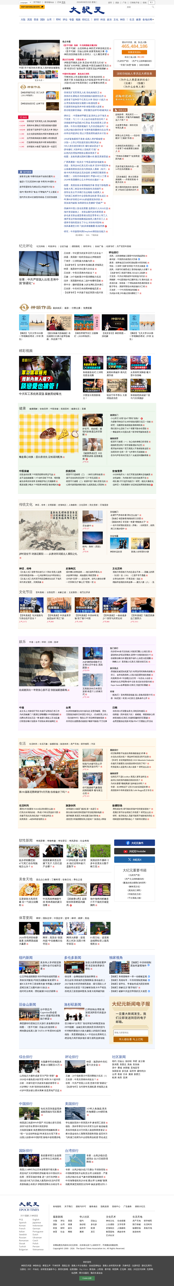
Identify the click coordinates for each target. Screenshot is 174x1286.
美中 (114, 1068)
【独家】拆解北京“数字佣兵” (124, 987)
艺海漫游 (104, 504)
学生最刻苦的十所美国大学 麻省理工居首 (85, 1122)
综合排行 (26, 1056)
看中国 (108, 1269)
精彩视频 (26, 350)
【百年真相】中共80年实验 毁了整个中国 (87, 617)
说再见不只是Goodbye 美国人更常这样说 (128, 777)
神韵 (122, 19)
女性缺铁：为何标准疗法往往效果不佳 (129, 478)
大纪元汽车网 (139, 1269)
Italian (22, 1231)
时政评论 (52, 246)
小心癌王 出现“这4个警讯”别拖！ (125, 418)
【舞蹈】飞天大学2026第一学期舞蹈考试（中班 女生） (141, 336)
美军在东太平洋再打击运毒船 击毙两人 (83, 192)
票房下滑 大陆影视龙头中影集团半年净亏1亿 (86, 80)
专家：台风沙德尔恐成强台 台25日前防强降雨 (97, 1158)
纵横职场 (54, 743)
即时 (58, 19)
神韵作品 (37, 1265)
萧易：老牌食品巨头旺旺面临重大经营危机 (128, 263)
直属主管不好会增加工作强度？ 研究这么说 (132, 812)
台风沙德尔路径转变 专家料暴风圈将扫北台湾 (86, 130)
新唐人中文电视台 (80, 1265)
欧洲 (114, 1077)
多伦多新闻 (72, 957)
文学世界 (121, 1224)
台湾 (49, 19)
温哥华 (133, 1071)
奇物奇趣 (51, 840)
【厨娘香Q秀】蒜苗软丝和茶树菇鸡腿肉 (76, 902)
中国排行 (26, 1103)
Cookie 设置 (87, 1278)
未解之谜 (62, 592)
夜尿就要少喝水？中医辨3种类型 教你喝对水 (39, 485)
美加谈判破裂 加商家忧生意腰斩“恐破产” (83, 203)
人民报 (100, 1269)
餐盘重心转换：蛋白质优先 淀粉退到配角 (41, 457)
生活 (131, 19)
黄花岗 (92, 1269)
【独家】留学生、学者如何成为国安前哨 (129, 984)
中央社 (36, 1269)
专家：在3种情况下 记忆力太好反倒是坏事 (129, 787)
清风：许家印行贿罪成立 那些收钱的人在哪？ (129, 269)
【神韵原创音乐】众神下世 (32, 104)
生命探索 (121, 1220)
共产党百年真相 (124, 246)
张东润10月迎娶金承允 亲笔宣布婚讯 (129, 711)
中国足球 (58, 918)
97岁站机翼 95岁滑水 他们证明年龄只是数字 (76, 863)
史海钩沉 (62, 504)
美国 (29, 19)
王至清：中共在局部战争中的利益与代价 (127, 276)
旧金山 (121, 1061)
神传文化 (110, 1220)
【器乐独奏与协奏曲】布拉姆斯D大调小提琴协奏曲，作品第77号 (59, 336)
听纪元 (85, 19)
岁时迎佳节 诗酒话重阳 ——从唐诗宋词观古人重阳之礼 (48, 554)
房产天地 (75, 743)
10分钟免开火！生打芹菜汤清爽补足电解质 (131, 474)
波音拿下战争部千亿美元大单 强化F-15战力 (85, 99)
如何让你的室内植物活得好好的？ (125, 780)
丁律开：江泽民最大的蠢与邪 (78, 261)
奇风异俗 (73, 840)
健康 (138, 19)
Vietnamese (38, 1249)
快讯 (25, 117)
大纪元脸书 (137, 843)
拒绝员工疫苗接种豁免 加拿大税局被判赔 (85, 991)
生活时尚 (33, 743)
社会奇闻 (84, 840)
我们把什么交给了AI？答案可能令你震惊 (128, 428)
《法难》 (128, 83)
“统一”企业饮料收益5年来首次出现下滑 (39, 1134)
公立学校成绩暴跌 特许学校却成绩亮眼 (38, 976)
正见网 (123, 1269)
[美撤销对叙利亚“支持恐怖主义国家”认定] (39, 52)
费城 (120, 1068)
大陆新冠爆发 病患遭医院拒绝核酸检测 (38, 1130)
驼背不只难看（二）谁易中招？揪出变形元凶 (86, 481)
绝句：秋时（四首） (92, 546)
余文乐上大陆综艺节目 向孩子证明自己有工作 (40, 711)
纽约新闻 (27, 171)
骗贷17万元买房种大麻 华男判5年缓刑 (37, 182)
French (22, 1228)
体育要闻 (26, 917)
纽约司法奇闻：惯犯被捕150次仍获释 (38, 991)
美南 (129, 1064)
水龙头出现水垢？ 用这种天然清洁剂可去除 (130, 757)
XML (88, 235)
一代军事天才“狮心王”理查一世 (80, 582)
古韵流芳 (51, 592)
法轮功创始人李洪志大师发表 (134, 73)
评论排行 (114, 252)
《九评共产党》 (123, 61)
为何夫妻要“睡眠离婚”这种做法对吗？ (127, 783)
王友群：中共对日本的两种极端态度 (81, 288)
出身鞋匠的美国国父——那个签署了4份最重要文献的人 (127, 148)
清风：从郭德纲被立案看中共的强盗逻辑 (127, 256)
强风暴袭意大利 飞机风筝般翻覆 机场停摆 (84, 226)
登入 (151, 2)
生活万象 (44, 743)
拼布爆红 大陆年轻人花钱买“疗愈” (80, 149)
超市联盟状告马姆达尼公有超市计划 (36, 187)
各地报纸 (57, 1206)
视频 (78, 19)
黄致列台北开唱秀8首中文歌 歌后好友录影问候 (131, 682)
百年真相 (40, 592)
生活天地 (137, 1216)
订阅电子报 (134, 2)
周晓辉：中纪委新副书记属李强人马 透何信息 (129, 280)
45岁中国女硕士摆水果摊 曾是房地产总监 (39, 1090)
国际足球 (47, 918)
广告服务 (128, 1206)
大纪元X (137, 859)
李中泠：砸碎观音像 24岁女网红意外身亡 (84, 284)
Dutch (35, 1234)
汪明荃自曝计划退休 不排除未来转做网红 (38, 721)
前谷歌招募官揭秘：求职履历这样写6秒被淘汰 (86, 110)
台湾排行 (72, 1150)
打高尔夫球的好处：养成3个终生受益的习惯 (39, 812)
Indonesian (38, 1225)
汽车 (93, 743)
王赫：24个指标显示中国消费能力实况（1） (87, 1076)
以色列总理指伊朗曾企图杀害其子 (80, 153)
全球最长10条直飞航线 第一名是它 (42, 146)
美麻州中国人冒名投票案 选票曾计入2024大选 (86, 208)
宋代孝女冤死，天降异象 (30, 582)
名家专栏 (110, 246)
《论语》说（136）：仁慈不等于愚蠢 (129, 575)
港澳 (70, 1224)
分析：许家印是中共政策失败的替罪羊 (38, 1083)
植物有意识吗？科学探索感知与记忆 (126, 445)
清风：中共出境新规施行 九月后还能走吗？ (85, 126)
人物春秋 (73, 504)
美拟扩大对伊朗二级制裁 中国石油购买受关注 (86, 65)
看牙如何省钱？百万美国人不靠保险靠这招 (129, 448)
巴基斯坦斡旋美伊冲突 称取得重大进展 (83, 107)
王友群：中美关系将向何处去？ (79, 273)
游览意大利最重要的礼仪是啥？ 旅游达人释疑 (86, 819)
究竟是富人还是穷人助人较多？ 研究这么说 (130, 767)
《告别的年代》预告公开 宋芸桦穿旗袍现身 (85, 718)
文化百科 (83, 504)
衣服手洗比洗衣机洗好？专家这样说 (35, 816)
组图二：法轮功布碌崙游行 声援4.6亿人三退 (85, 176)
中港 (31, 642)
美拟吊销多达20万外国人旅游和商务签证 (85, 1130)
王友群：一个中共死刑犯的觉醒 (123, 290)
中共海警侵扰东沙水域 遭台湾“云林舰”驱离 (86, 1180)
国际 (42, 19)
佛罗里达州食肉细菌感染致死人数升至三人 (84, 219)
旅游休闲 (64, 743)
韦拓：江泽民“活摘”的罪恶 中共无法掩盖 (127, 266)
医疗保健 (137, 1224)
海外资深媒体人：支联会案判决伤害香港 (83, 212)
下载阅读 (94, 235)
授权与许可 (81, 1206)
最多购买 (57, 307)
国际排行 (26, 1150)
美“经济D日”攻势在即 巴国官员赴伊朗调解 (85, 68)
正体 (59, 2)
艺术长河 (110, 1235)
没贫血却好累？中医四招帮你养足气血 (36, 474)
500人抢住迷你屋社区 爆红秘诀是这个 (82, 146)
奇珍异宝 (62, 840)
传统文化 (122, 110)
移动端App (49, 2)
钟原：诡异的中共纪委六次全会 (79, 269)
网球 (38, 918)
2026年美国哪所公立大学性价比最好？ (82, 180)
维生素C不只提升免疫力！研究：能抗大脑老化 (133, 481)
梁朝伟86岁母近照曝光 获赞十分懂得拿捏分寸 (131, 655)
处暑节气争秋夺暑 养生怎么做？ (125, 515)
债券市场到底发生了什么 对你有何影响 (83, 222)
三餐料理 (56, 879)
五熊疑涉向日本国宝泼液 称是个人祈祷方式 (93, 691)
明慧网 (115, 1269)
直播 (84, 408)
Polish (35, 1243)
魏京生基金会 (97, 1272)
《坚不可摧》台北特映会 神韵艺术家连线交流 (86, 48)
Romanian (24, 1240)
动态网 (74, 1272)
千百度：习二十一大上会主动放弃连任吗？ (84, 119)
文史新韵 (73, 592)
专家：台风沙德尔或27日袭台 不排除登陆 (85, 1169)
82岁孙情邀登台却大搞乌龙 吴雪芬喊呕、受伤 (86, 711)
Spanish (22, 1222)
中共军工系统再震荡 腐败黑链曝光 (40, 393)
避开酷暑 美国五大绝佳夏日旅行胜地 (82, 816)
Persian (36, 1246)
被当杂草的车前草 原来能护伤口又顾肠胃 (38, 481)
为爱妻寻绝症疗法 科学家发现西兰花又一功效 (131, 422)
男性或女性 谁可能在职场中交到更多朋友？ (132, 809)
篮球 (67, 918)
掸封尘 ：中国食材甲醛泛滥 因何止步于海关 (85, 115)
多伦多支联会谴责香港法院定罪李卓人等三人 (86, 215)
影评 (56, 642)
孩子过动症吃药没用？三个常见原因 (82, 478)
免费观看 (87, 307)
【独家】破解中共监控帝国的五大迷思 (128, 991)
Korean (22, 1225)
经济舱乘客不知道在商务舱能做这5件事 (128, 753)
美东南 (136, 1064)
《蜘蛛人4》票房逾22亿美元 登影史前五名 (129, 662)
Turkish (22, 1246)
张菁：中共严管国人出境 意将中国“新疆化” (86, 1083)
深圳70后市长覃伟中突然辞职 (34, 1126)
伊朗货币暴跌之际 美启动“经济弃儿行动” (84, 62)
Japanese (37, 1222)
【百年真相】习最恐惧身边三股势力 (142, 617)
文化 (116, 19)
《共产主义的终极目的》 (142, 61)
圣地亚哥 (135, 1068)
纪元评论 (26, 245)
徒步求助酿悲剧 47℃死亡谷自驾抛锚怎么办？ (28, 863)
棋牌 (80, 918)
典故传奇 (121, 1231)
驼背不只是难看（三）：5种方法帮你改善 (84, 474)
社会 (62, 1231)
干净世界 (56, 1265)
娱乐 (109, 19)
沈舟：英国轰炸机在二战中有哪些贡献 (82, 281)
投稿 (145, 2)
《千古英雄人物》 (134, 897)
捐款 (117, 2)
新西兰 (137, 1074)
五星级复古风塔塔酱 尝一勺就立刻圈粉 (28, 902)
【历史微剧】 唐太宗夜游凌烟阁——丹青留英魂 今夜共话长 (126, 179)
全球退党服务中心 (49, 1269)
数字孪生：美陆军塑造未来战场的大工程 (127, 286)
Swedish (23, 1234)
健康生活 (75, 408)
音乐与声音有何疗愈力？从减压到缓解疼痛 (129, 455)
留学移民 (85, 743)
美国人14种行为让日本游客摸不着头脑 (38, 1169)
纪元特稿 (41, 246)
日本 (125, 1074)
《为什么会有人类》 (134, 86)
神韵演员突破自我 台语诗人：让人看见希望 (85, 54)
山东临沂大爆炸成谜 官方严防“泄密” (37, 1076)
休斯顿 (126, 1068)
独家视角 (116, 957)
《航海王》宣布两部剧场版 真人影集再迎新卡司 (132, 695)
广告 (124, 2)
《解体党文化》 (134, 886)
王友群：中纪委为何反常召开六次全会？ (83, 253)
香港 (36, 19)
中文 (21, 1219)
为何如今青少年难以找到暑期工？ (124, 293)
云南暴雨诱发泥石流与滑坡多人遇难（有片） (86, 169)
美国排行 (72, 1103)
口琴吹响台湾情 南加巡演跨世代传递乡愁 (95, 1012)
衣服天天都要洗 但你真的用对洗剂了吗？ (129, 763)
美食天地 (26, 879)
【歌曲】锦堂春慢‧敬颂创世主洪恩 (126, 518)
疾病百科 (65, 408)
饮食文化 (67, 879)
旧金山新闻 (27, 1004)
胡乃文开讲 (85, 592)
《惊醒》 (141, 83)
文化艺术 (111, 1216)
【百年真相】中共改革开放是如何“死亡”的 (59, 617)
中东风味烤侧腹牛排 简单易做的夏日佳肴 (52, 902)
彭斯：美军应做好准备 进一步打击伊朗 (38, 1177)
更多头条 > (39, 80)
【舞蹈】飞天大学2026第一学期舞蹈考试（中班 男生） (31, 336)
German (36, 1228)
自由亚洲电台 (95, 1265)
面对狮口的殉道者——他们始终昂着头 (83, 572)
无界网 (150, 1269)
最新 (66, 307)
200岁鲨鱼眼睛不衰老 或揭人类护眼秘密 (83, 139)
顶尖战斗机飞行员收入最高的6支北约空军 (40, 1180)
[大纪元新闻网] (87, 10)
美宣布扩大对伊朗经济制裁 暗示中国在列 (39, 1173)
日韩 (50, 642)
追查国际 (74, 1269)
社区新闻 (119, 1056)
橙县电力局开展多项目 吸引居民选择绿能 (85, 1038)
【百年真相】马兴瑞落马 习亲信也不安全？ (31, 617)
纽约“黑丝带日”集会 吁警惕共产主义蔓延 (38, 192)
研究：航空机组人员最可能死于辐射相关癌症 (132, 816)
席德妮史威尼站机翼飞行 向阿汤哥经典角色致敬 (132, 671)
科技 (102, 19)
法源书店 (136, 1265)
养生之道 (78, 879)
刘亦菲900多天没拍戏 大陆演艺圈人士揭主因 (130, 651)
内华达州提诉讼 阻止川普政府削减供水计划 (85, 133)
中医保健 (54, 408)
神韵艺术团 (26, 1265)
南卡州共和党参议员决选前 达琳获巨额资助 (85, 172)
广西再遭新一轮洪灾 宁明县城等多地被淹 (84, 162)
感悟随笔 (76, 246)
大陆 (23, 19)
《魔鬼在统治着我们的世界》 (134, 882)
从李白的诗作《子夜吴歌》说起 (126, 579)
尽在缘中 (87, 526)
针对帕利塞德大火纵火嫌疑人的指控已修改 (85, 1031)
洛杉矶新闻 (72, 1004)
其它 (93, 1231)
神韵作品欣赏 (116, 552)
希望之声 (47, 1265)
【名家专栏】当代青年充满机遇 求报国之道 (87, 1087)
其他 (87, 918)
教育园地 (110, 1231)
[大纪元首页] (29, 1210)
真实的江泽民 (83, 74)
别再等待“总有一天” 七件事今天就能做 (128, 452)
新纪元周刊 (147, 1265)
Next (56, 53)
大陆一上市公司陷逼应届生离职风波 (81, 142)
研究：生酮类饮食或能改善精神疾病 (126, 425)
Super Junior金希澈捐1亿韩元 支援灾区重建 (129, 685)
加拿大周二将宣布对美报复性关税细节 (82, 189)
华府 (135, 1061)
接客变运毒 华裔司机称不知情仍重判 (36, 176)
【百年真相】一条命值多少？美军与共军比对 (115, 617)
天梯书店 (126, 1265)
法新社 (23, 1269)
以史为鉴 (64, 246)
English (36, 1219)
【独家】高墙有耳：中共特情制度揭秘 (128, 980)
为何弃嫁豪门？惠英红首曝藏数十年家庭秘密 (39, 714)
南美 (120, 1077)
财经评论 (87, 246)
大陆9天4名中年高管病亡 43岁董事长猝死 (84, 83)
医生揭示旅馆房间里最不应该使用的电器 (84, 812)
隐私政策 (105, 1206)
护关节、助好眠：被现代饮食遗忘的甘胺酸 (92, 432)
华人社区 (84, 1216)
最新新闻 (58, 1216)
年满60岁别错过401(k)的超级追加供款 (82, 199)
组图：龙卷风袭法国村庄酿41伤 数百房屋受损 (86, 156)
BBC (29, 1269)
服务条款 (93, 1206)
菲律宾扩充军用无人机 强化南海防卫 (81, 92)
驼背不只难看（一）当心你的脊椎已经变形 (129, 442)
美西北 (123, 1064)
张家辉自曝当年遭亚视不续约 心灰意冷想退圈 (131, 658)
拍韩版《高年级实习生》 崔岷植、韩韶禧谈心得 (134, 714)
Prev (22, 53)
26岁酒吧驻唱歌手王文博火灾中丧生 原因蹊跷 (93, 665)
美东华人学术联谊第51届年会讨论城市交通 (50, 965)
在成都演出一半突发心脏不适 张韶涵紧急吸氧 (43, 690)
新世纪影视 (63, 1269)
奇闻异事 (40, 840)
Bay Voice (83, 1269)
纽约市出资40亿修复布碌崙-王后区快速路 (38, 197)
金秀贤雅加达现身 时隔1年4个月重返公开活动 (133, 721)
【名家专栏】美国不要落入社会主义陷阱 (127, 273)
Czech (35, 1240)
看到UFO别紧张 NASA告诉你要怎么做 (36, 809)
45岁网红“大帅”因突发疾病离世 (35, 1087)
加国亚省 (116, 1071)
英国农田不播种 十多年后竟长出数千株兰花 (99, 863)
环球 (44, 642)
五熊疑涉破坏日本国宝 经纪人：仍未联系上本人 (87, 714)
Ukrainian (37, 1237)
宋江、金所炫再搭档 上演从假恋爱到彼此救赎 (131, 675)
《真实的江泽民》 (134, 890)
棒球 (74, 918)
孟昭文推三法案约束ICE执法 (33, 987)
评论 (65, 19)
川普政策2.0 (81, 60)
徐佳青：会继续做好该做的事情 (80, 976)
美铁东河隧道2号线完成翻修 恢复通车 (38, 980)
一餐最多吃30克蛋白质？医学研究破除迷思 (129, 432)
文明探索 (52, 504)
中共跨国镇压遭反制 (88, 45)
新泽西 (115, 1064)
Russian (22, 1237)
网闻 (70, 1231)
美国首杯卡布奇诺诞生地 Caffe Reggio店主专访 (131, 790)
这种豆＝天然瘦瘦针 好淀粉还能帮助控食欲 (132, 485)
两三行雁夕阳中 (118, 529)
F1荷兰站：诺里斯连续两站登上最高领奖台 (99, 940)
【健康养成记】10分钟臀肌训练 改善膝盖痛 (93, 456)
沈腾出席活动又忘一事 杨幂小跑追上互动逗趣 (40, 718)
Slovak (22, 1243)
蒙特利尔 (141, 1071)
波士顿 (141, 1061)
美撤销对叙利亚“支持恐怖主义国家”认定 (39, 68)
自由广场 (99, 246)
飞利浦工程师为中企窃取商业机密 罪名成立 (85, 196)
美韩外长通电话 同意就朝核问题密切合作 (84, 96)
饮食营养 (44, 408)
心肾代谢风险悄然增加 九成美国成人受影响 (85, 485)
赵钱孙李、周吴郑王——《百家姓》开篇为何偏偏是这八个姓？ (127, 117)
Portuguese (38, 1231)
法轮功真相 (144, 65)
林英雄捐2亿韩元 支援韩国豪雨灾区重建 (130, 718)
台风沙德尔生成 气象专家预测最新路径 (84, 1177)
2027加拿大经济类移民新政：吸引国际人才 (85, 984)
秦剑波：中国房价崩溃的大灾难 (123, 259)
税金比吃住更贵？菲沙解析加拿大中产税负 (85, 987)
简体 (63, 2)
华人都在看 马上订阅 (131, 1039)
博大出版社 (84, 1272)
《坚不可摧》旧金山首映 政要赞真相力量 (84, 51)
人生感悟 (110, 1224)
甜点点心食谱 (42, 879)
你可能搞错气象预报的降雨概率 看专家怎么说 (93, 790)
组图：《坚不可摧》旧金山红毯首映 (37, 1027)
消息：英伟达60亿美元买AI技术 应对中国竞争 (86, 165)
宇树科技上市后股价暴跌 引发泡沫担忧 (83, 77)
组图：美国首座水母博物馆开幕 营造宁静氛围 (86, 185)
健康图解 (33, 408)
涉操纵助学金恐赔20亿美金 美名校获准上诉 (85, 123)
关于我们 (37, 2)
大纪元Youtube (137, 851)
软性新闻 (26, 840)
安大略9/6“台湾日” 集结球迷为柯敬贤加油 (85, 1023)
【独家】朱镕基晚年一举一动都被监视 (128, 976)
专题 (71, 19)
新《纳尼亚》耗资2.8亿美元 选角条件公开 (129, 698)
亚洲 (125, 1077)
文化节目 (26, 591)
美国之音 (66, 1265)
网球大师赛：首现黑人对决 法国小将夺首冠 (76, 940)
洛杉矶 (128, 1061)
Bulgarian (23, 1249)
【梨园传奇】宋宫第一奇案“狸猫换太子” (128, 522)
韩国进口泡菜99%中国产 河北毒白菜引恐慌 (40, 1122)
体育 (55, 1231)
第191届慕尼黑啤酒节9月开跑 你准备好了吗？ (43, 792)
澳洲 (130, 1074)
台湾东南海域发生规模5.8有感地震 (42, 138)
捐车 (110, 2)
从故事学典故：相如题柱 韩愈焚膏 (81, 575)
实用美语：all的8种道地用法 (32, 819)
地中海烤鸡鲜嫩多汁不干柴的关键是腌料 (99, 902)
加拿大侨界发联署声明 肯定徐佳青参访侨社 (95, 965)
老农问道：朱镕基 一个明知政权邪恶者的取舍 (129, 283)
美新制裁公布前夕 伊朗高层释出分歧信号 (39, 1184)
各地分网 (147, 19)
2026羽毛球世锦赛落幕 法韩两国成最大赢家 (28, 940)
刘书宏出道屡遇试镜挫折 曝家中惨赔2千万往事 (86, 721)
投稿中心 (116, 1206)
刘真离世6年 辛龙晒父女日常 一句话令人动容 (130, 678)
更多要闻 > (79, 235)
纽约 (114, 1061)
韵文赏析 (94, 504)
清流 (130, 1269)
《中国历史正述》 (134, 894)
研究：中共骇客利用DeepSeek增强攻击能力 (84, 231)
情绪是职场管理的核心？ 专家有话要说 (130, 819)
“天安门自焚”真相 (128, 65)
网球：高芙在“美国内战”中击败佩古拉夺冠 (52, 940)
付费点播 (76, 307)
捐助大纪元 (140, 1206)
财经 (96, 19)
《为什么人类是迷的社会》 (134, 79)
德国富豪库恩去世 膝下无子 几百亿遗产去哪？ (52, 863)
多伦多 (125, 1071)
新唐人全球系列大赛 (140, 552)
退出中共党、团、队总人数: (134, 42)
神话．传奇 (40, 504)
